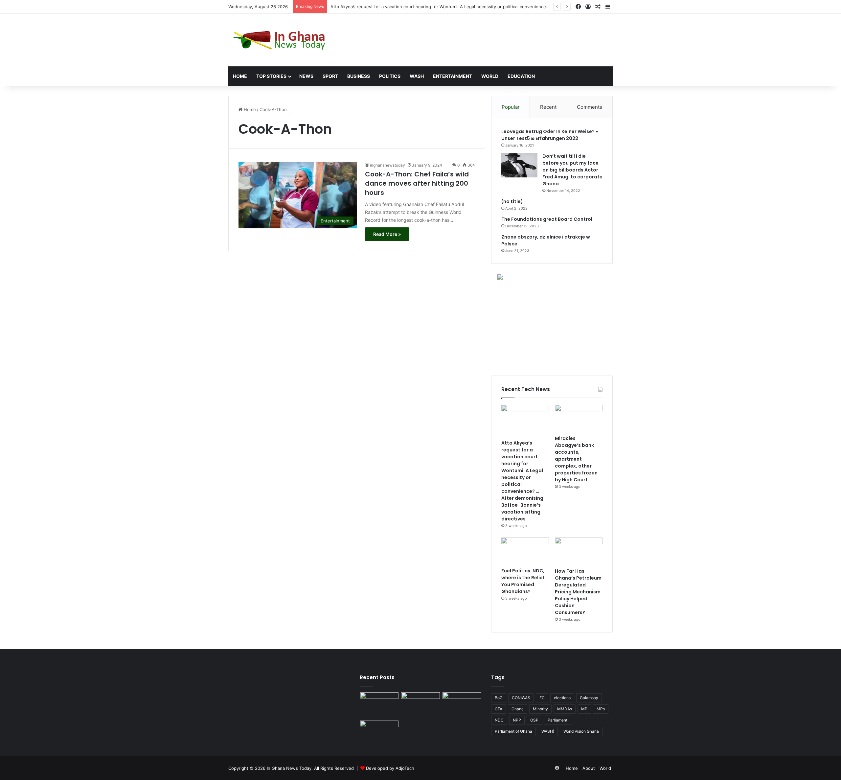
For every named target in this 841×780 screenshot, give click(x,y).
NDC (499, 720)
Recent (548, 107)
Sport (330, 76)
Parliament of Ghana (513, 731)
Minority (540, 708)
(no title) (512, 201)
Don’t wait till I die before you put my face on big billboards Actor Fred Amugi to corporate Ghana (572, 170)
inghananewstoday (387, 165)
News (306, 76)
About (588, 768)
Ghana (517, 708)
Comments (589, 107)
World (489, 76)
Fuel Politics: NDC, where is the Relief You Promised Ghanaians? (523, 581)
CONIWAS (521, 697)
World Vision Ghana (581, 731)
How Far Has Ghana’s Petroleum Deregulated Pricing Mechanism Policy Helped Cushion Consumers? (578, 592)
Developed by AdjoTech (390, 768)
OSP (534, 720)
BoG (499, 697)
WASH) (547, 731)
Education (521, 76)
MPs (601, 708)
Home (240, 76)
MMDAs (564, 708)
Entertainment (452, 76)
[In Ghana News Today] (280, 40)
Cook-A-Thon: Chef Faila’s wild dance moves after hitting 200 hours (417, 183)
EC (542, 697)
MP (584, 708)
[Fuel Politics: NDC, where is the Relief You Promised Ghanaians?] (525, 551)
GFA (498, 708)
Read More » (387, 234)
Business (358, 76)
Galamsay (589, 697)
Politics (389, 76)
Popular (511, 107)
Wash (417, 76)
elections (562, 697)
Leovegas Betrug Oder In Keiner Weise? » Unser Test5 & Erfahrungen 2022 (549, 135)
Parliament (557, 720)
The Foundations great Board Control (546, 219)
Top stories (271, 76)
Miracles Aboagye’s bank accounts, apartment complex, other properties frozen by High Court (576, 459)
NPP (517, 720)
